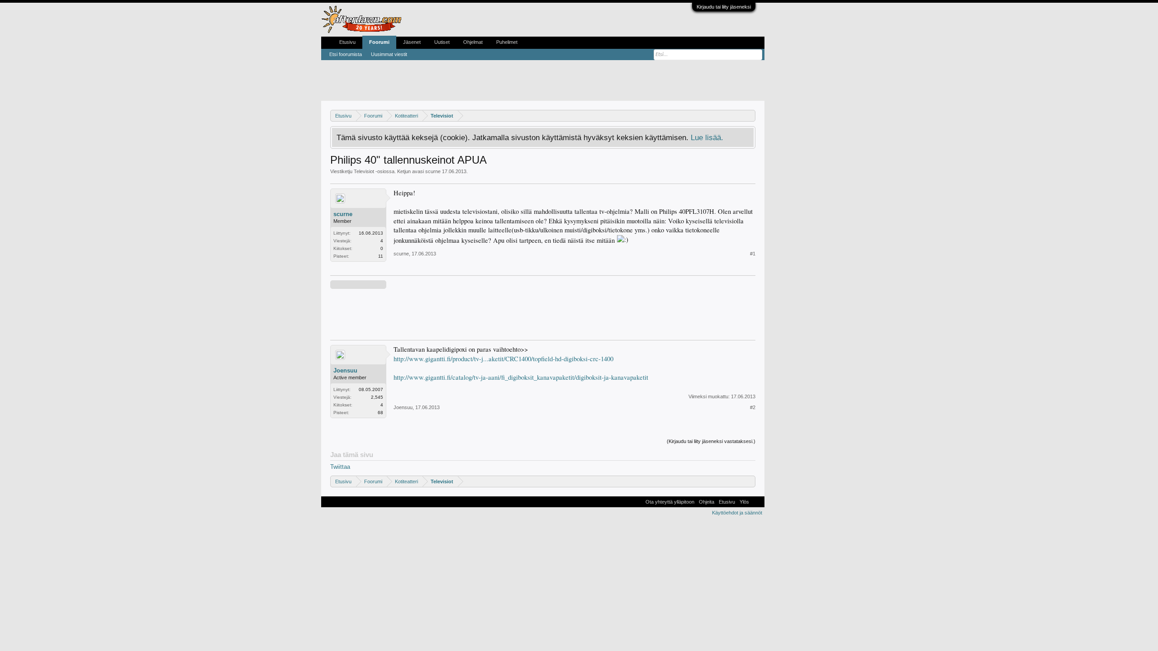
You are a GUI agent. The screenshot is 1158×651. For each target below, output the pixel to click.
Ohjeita (706, 502)
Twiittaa (340, 466)
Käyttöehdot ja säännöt (737, 512)
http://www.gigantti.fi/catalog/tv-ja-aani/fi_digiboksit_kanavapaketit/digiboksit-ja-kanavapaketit (521, 377)
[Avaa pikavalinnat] (750, 115)
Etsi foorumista (345, 54)
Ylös (744, 502)
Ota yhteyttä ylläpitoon (669, 502)
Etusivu (347, 42)
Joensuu (345, 370)
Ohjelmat (473, 42)
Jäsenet (412, 42)
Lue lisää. (707, 137)
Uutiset (442, 42)
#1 (752, 253)
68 (380, 412)
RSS (757, 502)
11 (380, 256)
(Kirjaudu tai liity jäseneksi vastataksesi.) (711, 441)
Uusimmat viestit (389, 54)
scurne (433, 171)
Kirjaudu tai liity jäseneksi (724, 6)
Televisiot (364, 171)
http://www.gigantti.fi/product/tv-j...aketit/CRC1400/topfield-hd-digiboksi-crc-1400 (503, 358)
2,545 (377, 397)
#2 (752, 407)
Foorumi (379, 42)
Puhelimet (506, 42)
